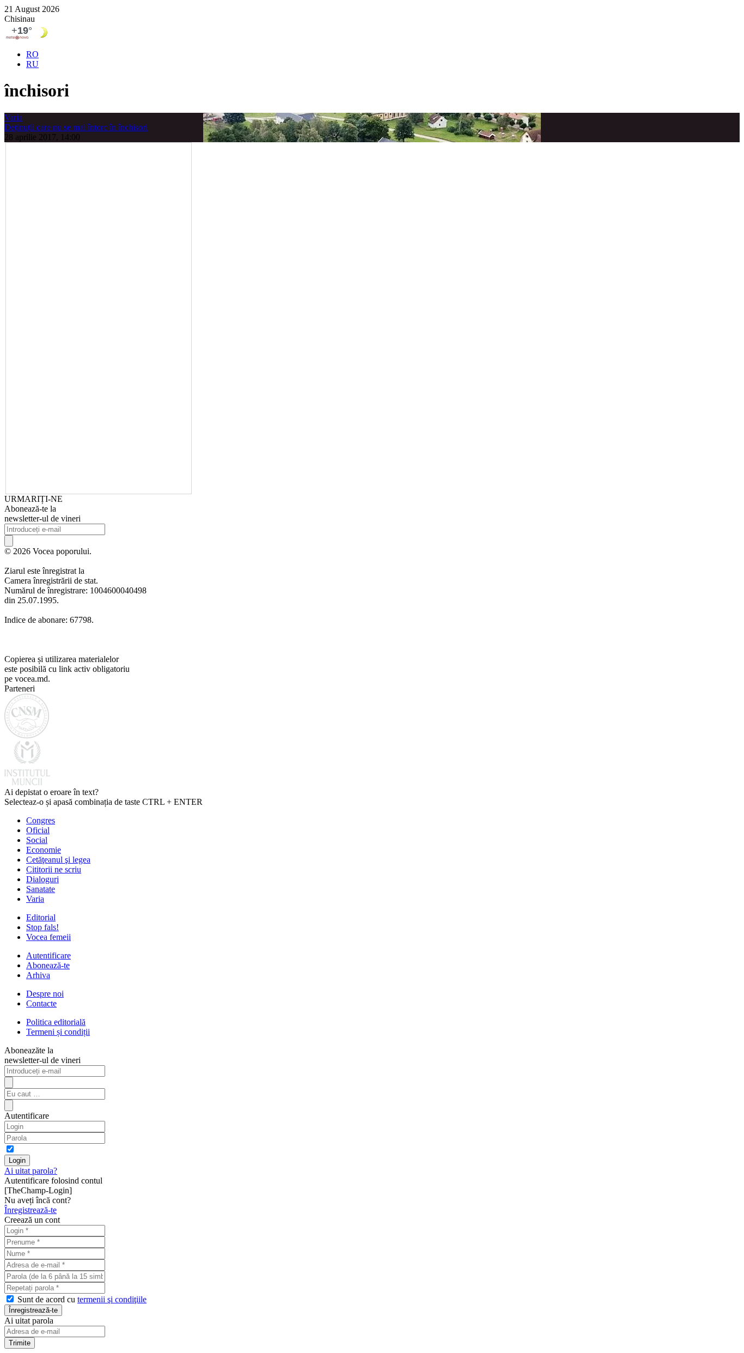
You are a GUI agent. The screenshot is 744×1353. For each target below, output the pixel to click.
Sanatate (40, 889)
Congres (40, 820)
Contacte (41, 1003)
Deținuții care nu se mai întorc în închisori (76, 127)
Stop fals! (42, 927)
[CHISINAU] (372, 32)
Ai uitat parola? (30, 1170)
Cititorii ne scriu (53, 869)
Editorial (41, 917)
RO (32, 54)
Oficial (38, 830)
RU (32, 64)
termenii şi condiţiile (112, 1299)
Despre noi (45, 993)
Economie (43, 849)
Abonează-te (48, 965)
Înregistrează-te (30, 1210)
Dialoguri (42, 879)
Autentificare (48, 955)
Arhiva (38, 975)
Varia (13, 117)
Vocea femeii (48, 937)
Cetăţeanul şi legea (58, 859)
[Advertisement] (98, 317)
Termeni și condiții (58, 1031)
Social (36, 840)
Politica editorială (56, 1022)
